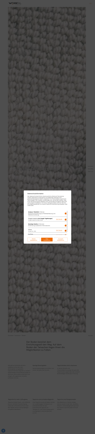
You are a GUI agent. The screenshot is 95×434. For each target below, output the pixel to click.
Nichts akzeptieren (33, 239)
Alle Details (59, 219)
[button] (65, 213)
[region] (47, 223)
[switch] (65, 213)
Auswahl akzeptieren (60, 239)
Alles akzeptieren (46, 239)
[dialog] (47, 217)
